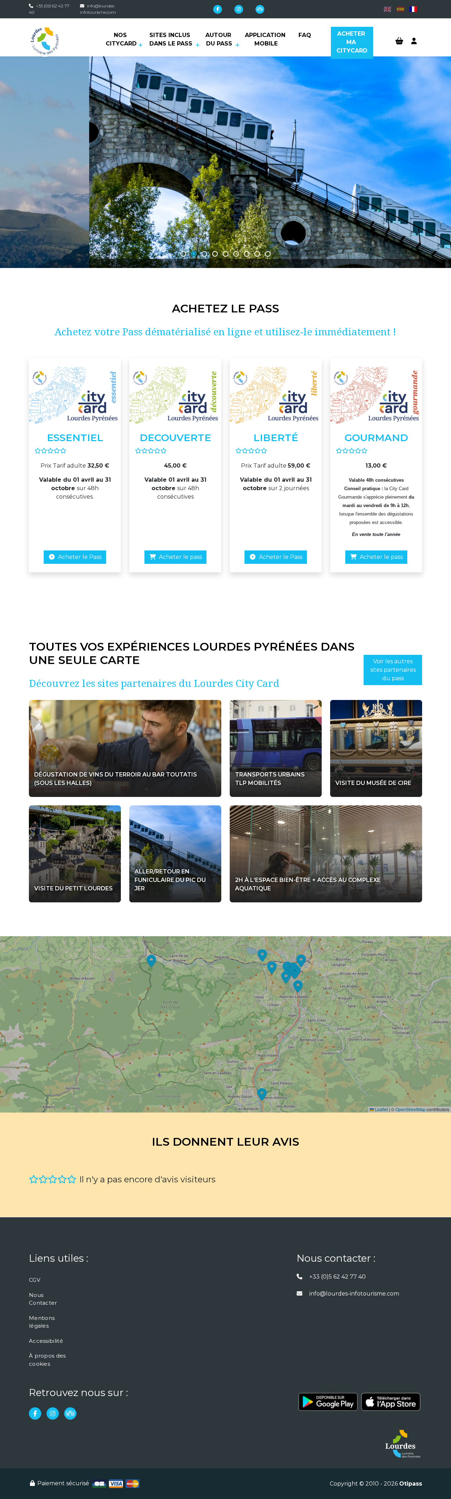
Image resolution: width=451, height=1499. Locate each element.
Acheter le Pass (78, 557)
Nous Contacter (43, 1299)
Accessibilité (46, 1340)
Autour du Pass (219, 39)
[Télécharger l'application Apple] (390, 1405)
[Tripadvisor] (259, 9)
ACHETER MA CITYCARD (351, 42)
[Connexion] (414, 41)
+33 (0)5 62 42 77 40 (337, 1276)
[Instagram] (238, 9)
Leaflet (381, 1109)
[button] (183, 253)
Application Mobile (266, 39)
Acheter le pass (179, 557)
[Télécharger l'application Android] (328, 1405)
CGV (34, 1279)
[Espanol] (400, 9)
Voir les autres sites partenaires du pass (393, 670)
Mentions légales (42, 1322)
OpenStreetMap (410, 1109)
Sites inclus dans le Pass (170, 39)
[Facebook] (217, 9)
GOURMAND (376, 438)
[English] (387, 9)
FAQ (304, 35)
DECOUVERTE (175, 438)
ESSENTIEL (75, 438)
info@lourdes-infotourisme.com (354, 1293)
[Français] (413, 9)
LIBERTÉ (275, 438)
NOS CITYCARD (121, 39)
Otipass (410, 1483)
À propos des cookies (47, 1359)
